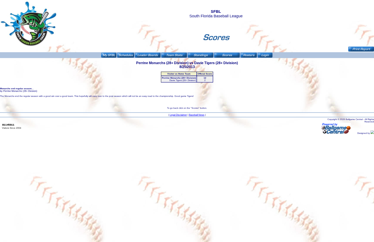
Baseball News (197, 115)
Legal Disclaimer (178, 115)
